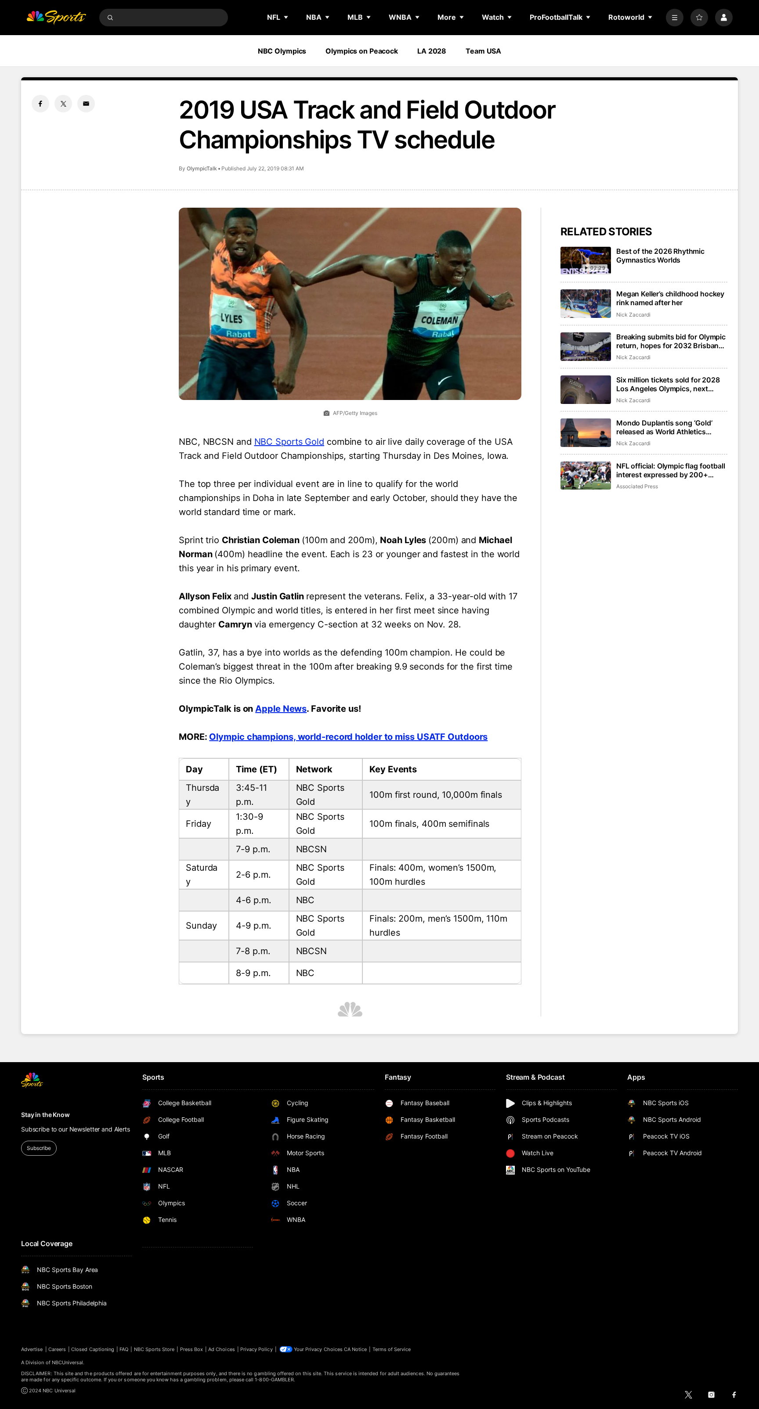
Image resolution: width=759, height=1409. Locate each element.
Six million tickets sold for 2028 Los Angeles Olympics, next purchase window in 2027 (668, 384)
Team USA (483, 51)
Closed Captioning (92, 1349)
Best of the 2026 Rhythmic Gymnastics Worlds (660, 255)
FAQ (123, 1349)
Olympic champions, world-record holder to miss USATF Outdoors (348, 737)
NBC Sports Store (154, 1349)
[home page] (56, 17)
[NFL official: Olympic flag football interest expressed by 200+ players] (585, 475)
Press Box (191, 1349)
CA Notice (355, 1349)
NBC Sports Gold (289, 441)
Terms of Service (391, 1349)
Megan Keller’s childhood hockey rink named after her (670, 298)
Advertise (32, 1349)
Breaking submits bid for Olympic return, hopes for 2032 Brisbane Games (671, 341)
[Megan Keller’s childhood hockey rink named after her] (585, 303)
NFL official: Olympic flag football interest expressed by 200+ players (670, 470)
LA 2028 (431, 51)
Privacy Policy (256, 1349)
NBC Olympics (282, 51)
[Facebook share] (40, 103)
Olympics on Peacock (361, 51)
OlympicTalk (202, 168)
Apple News (281, 708)
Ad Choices (221, 1349)
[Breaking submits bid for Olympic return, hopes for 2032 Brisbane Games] (585, 346)
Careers (57, 1349)
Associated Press (637, 486)
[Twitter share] (63, 103)
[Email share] (86, 103)
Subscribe (39, 1148)
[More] (674, 17)
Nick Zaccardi (633, 314)
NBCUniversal (67, 1362)
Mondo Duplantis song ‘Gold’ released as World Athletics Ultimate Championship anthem (668, 427)
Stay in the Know (45, 1114)
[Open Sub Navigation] (286, 17)
